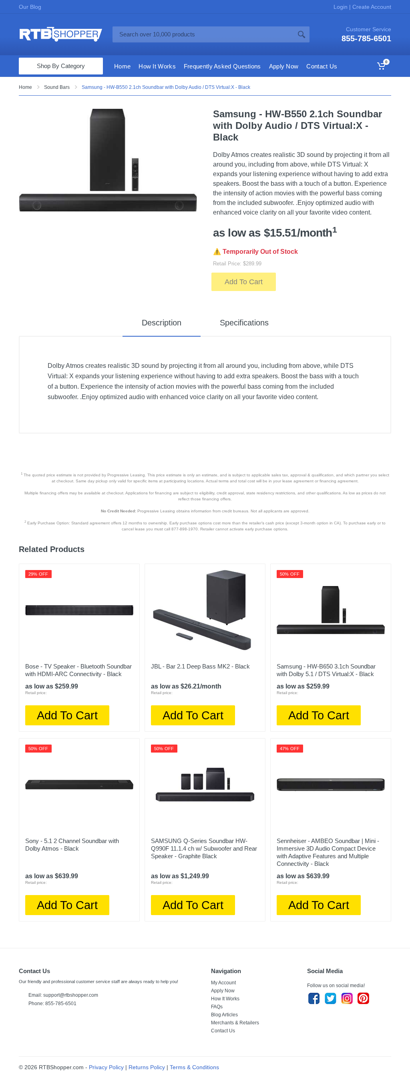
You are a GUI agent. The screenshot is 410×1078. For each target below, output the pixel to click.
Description (161, 322)
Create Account (371, 7)
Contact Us (223, 1031)
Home (25, 87)
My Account (223, 983)
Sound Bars (57, 87)
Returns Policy (147, 1067)
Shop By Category (61, 65)
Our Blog (30, 7)
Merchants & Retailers (235, 1023)
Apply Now (223, 991)
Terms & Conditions (194, 1067)
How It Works (225, 999)
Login (341, 7)
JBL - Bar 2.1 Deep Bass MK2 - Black (200, 666)
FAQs (217, 1007)
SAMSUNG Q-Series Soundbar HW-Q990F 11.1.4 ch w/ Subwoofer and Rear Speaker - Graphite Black (204, 848)
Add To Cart (244, 282)
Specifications (244, 322)
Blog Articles (224, 1015)
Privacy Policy (106, 1067)
